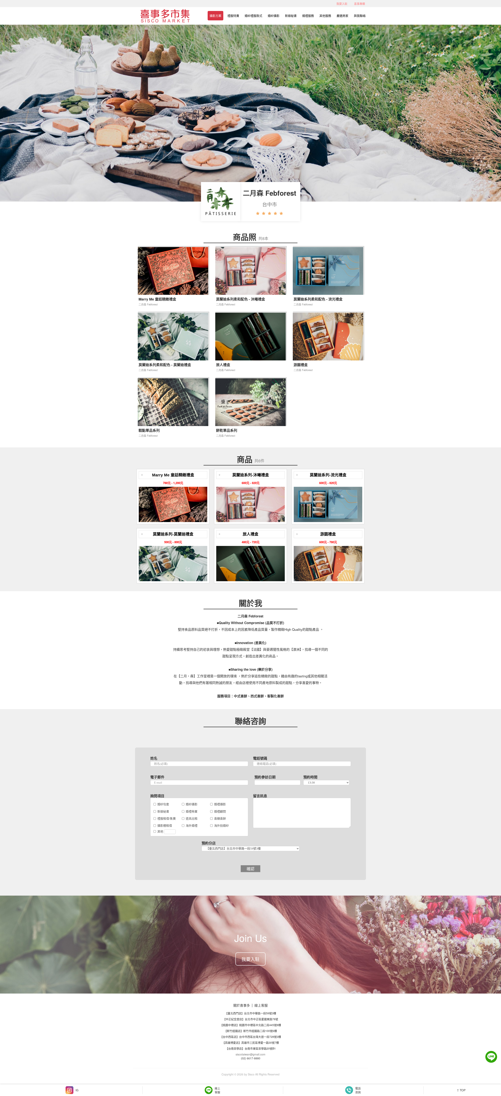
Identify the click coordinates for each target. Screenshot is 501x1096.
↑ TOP (461, 1090)
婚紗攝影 (273, 16)
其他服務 (325, 16)
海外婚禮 (191, 825)
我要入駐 (341, 3)
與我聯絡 (360, 16)
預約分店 (209, 843)
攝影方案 (215, 16)
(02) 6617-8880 (250, 1058)
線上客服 (261, 1005)
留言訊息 (260, 796)
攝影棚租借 (164, 825)
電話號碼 (260, 758)
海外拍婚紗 (221, 825)
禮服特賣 (233, 16)
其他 (160, 831)
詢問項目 (157, 796)
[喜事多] (165, 14)
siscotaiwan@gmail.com (250, 1054)
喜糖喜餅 (220, 818)
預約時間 (310, 777)
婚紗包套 (163, 804)
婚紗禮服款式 (253, 16)
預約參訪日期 (265, 777)
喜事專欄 (359, 3)
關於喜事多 (241, 1005)
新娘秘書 (291, 16)
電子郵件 (157, 777)
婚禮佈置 (191, 811)
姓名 (153, 758)
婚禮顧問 (220, 811)
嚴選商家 (342, 16)
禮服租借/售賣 (166, 818)
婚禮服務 (308, 16)
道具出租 (191, 818)
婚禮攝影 (220, 804)
